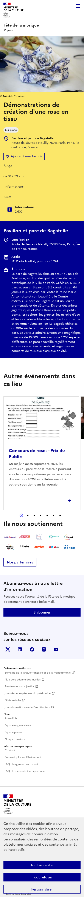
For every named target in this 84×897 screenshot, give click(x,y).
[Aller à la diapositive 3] (34, 515)
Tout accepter (42, 865)
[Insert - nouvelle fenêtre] (68, 537)
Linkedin (20, 649)
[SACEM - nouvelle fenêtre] (24, 537)
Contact (10, 750)
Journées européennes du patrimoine (28, 693)
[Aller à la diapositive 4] (40, 515)
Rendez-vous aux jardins (19, 686)
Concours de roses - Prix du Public (37, 453)
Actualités (11, 718)
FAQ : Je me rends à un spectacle (25, 771)
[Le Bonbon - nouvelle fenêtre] (24, 547)
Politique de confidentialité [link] (18, 894)
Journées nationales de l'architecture (27, 707)
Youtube (56, 649)
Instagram (44, 649)
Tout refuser (42, 877)
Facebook (32, 649)
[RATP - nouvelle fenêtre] (53, 537)
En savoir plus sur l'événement (23, 757)
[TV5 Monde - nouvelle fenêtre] (68, 547)
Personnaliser (42, 889)
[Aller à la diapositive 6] (53, 515)
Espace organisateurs (18, 725)
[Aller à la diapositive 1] (21, 515)
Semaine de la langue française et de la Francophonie (38, 673)
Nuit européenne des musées (22, 680)
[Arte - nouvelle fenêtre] (39, 547)
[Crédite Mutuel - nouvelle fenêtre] (9, 537)
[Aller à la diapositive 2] (28, 515)
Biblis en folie (13, 700)
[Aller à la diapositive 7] (60, 515)
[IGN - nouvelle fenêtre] (39, 537)
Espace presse (13, 732)
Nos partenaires (20, 562)
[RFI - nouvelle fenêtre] (53, 547)
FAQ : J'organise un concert (21, 764)
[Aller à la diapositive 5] (47, 515)
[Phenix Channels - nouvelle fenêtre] (9, 547)
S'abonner (42, 612)
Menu (78, 6)
